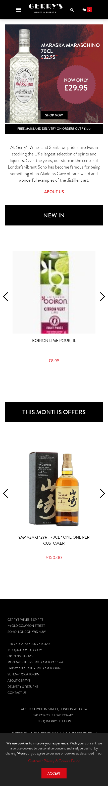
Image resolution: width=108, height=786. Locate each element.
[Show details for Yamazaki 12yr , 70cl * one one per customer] (54, 489)
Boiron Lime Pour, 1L (54, 341)
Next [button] (100, 296)
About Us (54, 192)
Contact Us (17, 693)
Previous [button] (7, 296)
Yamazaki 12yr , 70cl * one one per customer (54, 540)
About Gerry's (19, 680)
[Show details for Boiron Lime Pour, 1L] (54, 292)
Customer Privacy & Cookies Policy (54, 760)
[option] (54, 73)
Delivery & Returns (23, 686)
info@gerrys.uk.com (25, 650)
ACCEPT (54, 773)
